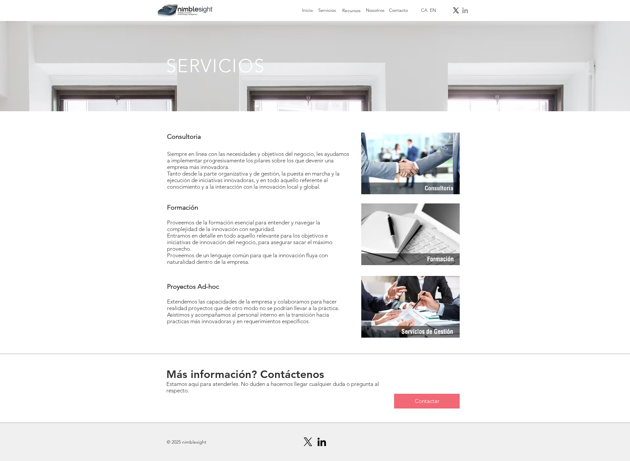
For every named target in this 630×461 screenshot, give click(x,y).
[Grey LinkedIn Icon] (465, 10)
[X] (456, 10)
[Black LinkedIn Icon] (322, 442)
